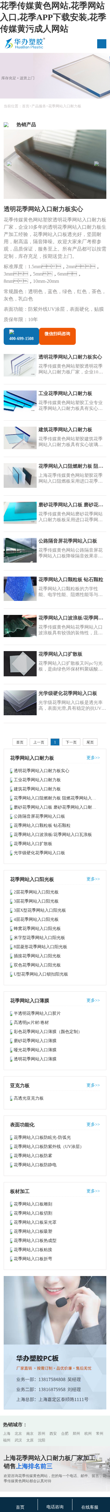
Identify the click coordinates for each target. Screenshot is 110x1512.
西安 (53, 1433)
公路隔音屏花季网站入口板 (67, 540)
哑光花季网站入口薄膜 (35, 1050)
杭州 (88, 1433)
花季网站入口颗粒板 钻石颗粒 (70, 579)
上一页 (38, 742)
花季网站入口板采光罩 (35, 1222)
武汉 (18, 1440)
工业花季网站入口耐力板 (65, 393)
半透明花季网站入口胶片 (37, 1013)
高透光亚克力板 (29, 1098)
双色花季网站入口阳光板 (37, 965)
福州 (6, 1440)
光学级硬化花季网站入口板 (67, 693)
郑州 (76, 1433)
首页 (25, 106)
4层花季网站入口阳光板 (36, 919)
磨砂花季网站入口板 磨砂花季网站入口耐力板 (72, 504)
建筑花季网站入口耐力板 (65, 429)
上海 (6, 1433)
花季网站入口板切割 (33, 1213)
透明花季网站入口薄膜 (35, 1059)
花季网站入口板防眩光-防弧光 (42, 1137)
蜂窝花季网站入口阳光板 (37, 928)
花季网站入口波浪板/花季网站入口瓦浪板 (72, 617)
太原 (30, 1440)
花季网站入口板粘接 (33, 1249)
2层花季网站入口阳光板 (36, 892)
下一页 (71, 742)
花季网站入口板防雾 (33, 1155)
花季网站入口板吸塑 (33, 1231)
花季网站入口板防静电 (35, 1165)
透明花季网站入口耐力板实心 (43, 209)
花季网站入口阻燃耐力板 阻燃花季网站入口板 (72, 466)
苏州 (41, 1433)
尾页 (90, 742)
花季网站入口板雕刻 (33, 1204)
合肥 (64, 1433)
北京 (18, 1433)
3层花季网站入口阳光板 (36, 901)
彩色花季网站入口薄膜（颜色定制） (48, 1031)
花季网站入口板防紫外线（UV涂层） (49, 1146)
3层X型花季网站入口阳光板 (40, 910)
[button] (98, 165)
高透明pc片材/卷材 (31, 1022)
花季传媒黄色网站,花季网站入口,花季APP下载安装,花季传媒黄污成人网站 (53, 17)
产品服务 (38, 106)
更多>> (93, 757)
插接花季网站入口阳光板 (37, 956)
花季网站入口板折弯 (33, 1259)
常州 (99, 1433)
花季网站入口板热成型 (35, 1240)
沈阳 (41, 1440)
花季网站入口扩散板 (60, 654)
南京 (30, 1433)
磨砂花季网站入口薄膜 (35, 1041)
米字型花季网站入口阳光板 (39, 937)
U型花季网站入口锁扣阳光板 (41, 974)
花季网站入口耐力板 (64, 106)
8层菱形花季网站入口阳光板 (40, 947)
